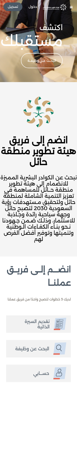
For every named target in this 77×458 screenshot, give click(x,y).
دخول (33, 7)
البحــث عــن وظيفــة (42, 61)
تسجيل (13, 7)
